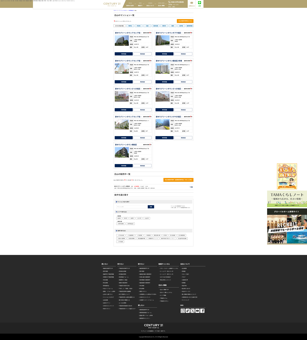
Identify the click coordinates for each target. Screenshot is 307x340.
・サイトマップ (185, 300)
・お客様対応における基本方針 (189, 297)
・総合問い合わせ (185, 288)
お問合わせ (192, 6)
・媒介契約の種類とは (124, 300)
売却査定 (142, 54)
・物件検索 (105, 271)
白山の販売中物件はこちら (185, 21)
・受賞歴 (183, 271)
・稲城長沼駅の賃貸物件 (145, 274)
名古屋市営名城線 (182, 238)
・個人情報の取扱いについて (188, 294)
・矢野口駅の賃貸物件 (144, 277)
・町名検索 (105, 283)
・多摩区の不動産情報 (108, 277)
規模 (172, 26)
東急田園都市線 (141, 238)
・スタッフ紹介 (185, 274)
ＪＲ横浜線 (148, 235)
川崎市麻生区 (131, 10)
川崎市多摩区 (121, 223)
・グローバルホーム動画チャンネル (168, 268)
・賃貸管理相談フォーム (145, 312)
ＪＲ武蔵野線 (130, 235)
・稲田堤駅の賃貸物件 (144, 283)
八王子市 (139, 218)
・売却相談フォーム (123, 277)
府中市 (125, 218)
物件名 (130, 26)
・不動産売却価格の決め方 (125, 306)
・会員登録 (105, 300)
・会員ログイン (106, 303)
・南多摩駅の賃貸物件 (144, 280)
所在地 (138, 26)
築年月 (164, 26)
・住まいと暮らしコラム (165, 292)
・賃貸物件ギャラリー (144, 318)
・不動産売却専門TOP (124, 268)
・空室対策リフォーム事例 (145, 315)
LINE (199, 6)
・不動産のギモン (164, 301)
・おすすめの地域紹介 (165, 277)
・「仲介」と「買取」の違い (125, 288)
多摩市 (132, 218)
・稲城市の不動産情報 (108, 274)
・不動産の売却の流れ (124, 285)
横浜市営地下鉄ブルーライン (168, 238)
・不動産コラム (163, 298)
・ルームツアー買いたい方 (166, 271)
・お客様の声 (184, 280)
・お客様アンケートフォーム (146, 300)
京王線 (165, 235)
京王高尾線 (172, 235)
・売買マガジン (106, 308)
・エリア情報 (162, 295)
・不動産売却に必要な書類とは (126, 297)
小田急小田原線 (121, 238)
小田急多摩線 (131, 238)
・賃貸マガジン (142, 291)
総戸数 (181, 26)
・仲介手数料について (124, 294)
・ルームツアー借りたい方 (166, 274)
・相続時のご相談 (122, 280)
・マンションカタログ (108, 297)
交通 (147, 26)
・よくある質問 (122, 303)
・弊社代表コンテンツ (165, 280)
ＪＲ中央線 (120, 241)
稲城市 (119, 218)
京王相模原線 (182, 235)
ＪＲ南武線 (139, 235)
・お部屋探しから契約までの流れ (147, 294)
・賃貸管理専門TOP (143, 309)
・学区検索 (105, 280)
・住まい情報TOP (164, 289)
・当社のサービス (185, 291)
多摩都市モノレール (153, 238)
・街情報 (183, 283)
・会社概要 (184, 268)
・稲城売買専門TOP (107, 268)
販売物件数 (189, 26)
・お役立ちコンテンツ (108, 306)
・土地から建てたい (107, 294)
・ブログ (183, 277)
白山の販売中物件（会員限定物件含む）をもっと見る (178, 180)
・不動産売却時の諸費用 (124, 291)
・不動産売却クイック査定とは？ (127, 308)
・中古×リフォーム (107, 288)
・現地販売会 (105, 285)
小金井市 (147, 218)
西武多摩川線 (157, 235)
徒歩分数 (155, 26)
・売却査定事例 (122, 274)
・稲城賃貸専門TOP (143, 268)
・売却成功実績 (122, 271)
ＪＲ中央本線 (121, 235)
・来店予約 (184, 285)
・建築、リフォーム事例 (108, 291)
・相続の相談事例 (122, 283)
